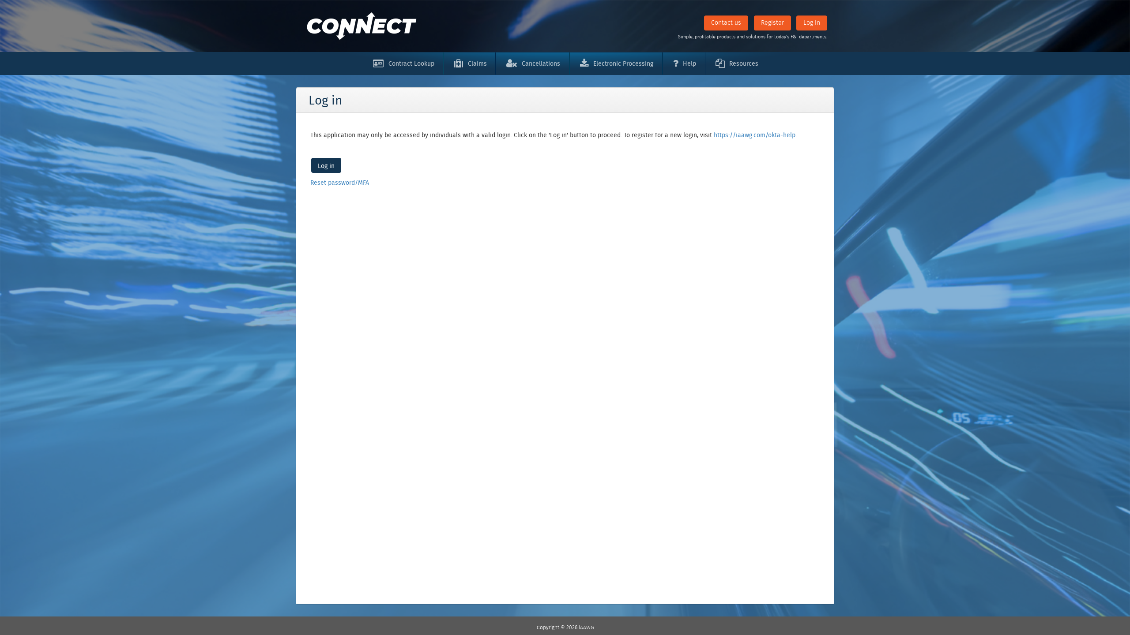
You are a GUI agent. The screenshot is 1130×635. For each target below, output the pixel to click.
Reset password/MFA (339, 182)
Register (772, 22)
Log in (811, 22)
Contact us (726, 22)
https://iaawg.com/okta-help (754, 135)
